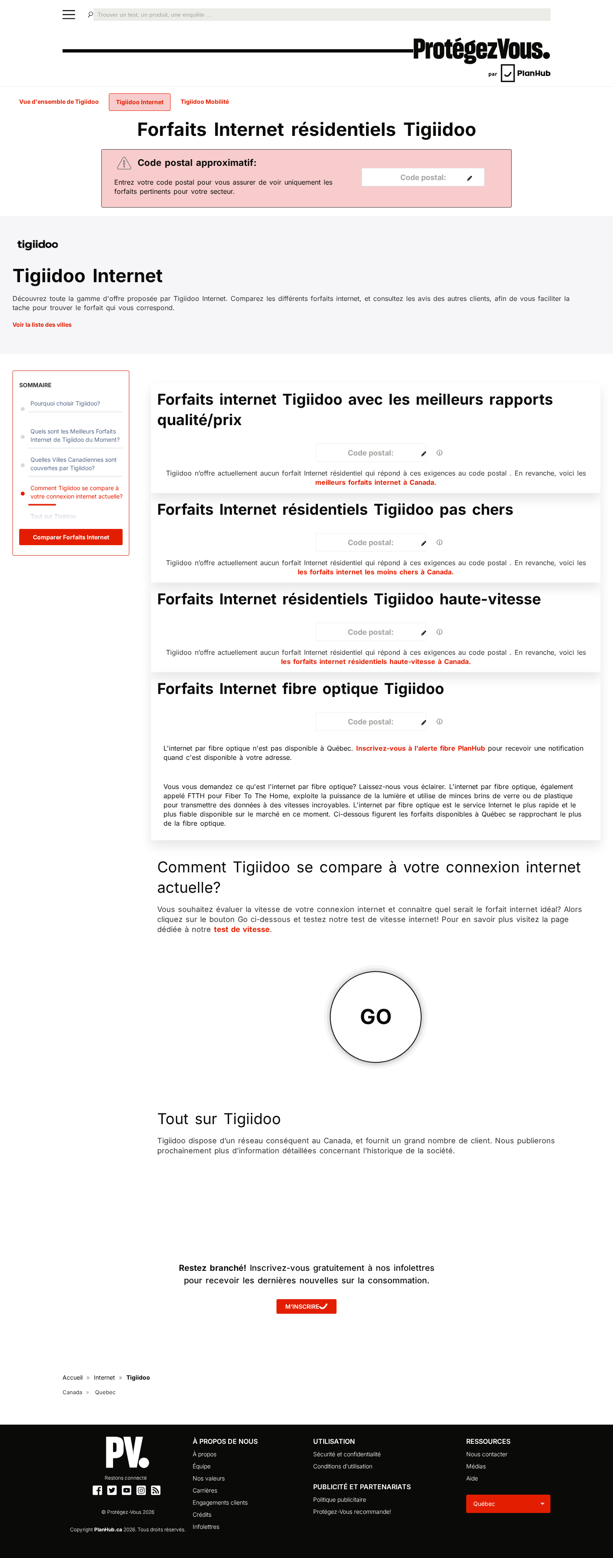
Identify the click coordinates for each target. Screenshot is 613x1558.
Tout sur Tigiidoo (53, 516)
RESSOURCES (488, 1441)
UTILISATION (334, 1441)
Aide (472, 1478)
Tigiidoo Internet (139, 101)
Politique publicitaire (339, 1499)
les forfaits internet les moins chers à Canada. (376, 572)
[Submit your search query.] (90, 14)
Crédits (202, 1514)
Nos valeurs (209, 1478)
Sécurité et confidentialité (347, 1454)
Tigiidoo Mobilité (205, 101)
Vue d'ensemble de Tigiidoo (59, 101)
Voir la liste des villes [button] (42, 324)
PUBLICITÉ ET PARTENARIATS (362, 1487)
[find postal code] (467, 178)
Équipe (202, 1466)
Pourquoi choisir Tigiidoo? (65, 403)
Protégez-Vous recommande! (352, 1511)
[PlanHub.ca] (519, 72)
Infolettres (206, 1526)
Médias (476, 1466)
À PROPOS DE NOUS (225, 1441)
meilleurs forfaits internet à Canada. (375, 482)
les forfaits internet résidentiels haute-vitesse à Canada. (376, 661)
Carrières (205, 1490)
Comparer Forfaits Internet (71, 537)
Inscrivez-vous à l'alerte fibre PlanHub (420, 748)
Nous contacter (486, 1454)
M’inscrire (302, 1306)
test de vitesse (242, 929)
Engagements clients (220, 1502)
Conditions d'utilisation (342, 1466)
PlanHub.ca (108, 1529)
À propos (204, 1454)
